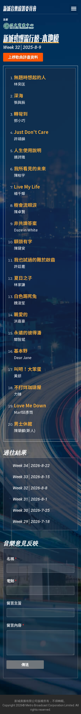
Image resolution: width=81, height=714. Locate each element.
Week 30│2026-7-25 (31, 510)
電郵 (12, 581)
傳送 (25, 664)
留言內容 (15, 625)
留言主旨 (14, 603)
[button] (73, 8)
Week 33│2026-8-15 (31, 476)
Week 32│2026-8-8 (30, 487)
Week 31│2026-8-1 (30, 499)
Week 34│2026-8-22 (31, 465)
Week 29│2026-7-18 (31, 521)
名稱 (12, 559)
